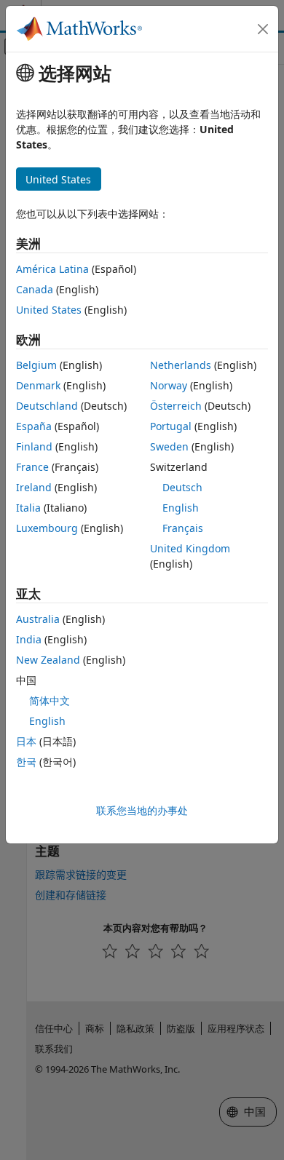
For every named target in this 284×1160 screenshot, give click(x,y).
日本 (26, 741)
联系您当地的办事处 (142, 810)
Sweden (169, 446)
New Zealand (48, 660)
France (32, 467)
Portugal (171, 426)
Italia (28, 508)
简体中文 (49, 700)
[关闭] (263, 29)
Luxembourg (47, 528)
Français (182, 528)
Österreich (176, 406)
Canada (34, 289)
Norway (168, 385)
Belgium (36, 365)
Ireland (34, 487)
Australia (38, 619)
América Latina (52, 269)
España (34, 426)
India (29, 639)
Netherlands (180, 365)
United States (49, 310)
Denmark (38, 385)
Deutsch (182, 487)
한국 (26, 761)
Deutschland (47, 406)
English (180, 508)
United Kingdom (190, 548)
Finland (34, 446)
